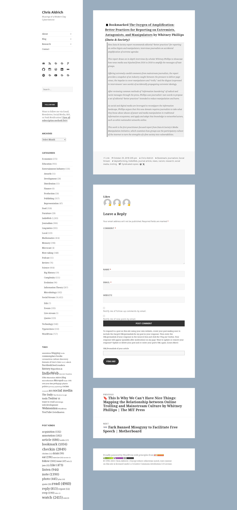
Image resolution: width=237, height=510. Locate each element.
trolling (113, 164)
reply (50, 489)
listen (50, 469)
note (50, 474)
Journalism (47, 223)
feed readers (58, 365)
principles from (146, 455)
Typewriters (48, 329)
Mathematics (48, 238)
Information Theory (53, 287)
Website (107, 295)
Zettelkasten (58, 412)
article (50, 440)
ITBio (44, 377)
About (45, 34)
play (61, 479)
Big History (49, 272)
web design (59, 402)
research (45, 391)
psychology (58, 386)
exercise (58, 457)
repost (64, 488)
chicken (47, 454)
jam (46, 465)
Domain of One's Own (51, 362)
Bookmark (162, 158)
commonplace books (52, 356)
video (57, 493)
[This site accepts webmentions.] (118, 458)
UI (59, 398)
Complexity (49, 277)
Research (46, 44)
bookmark (54, 444)
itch (69, 461)
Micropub (58, 380)
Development (50, 178)
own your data (47, 383)
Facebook (47, 365)
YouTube (47, 412)
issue (61, 461)
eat (47, 457)
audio (64, 440)
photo (50, 479)
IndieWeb (46, 218)
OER (69, 380)
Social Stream (48, 297)
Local (44, 233)
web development (50, 405)
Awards (47, 173)
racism (65, 386)
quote (46, 484)
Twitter (52, 398)
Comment (109, 228)
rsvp (48, 492)
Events (47, 308)
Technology (47, 324)
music (66, 381)
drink (58, 453)
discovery (64, 359)
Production (49, 193)
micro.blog (61, 377)
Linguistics (47, 228)
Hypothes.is (56, 368)
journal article (145, 161)
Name (107, 269)
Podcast (45, 257)
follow (49, 461)
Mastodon (51, 377)
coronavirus (47, 359)
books (63, 353)
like (56, 465)
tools (45, 398)
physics (65, 383)
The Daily (47, 394)
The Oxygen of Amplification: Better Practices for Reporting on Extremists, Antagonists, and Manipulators (140, 30)
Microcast (46, 248)
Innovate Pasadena (65, 374)
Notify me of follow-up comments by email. (124, 311)
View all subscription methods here (56, 119)
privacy (51, 386)
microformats (48, 380)
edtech (68, 362)
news (155, 161)
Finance (47, 188)
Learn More (173, 342)
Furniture (46, 213)
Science (45, 267)
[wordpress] (140, 164)
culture (56, 359)
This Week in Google (60, 395)
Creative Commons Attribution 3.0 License (152, 464)
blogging (55, 353)
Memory (46, 243)
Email (107, 282)
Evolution (48, 282)
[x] (143, 164)
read (61, 483)
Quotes (47, 318)
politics (45, 386)
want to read (48, 401)
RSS (51, 390)
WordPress (47, 334)
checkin (54, 449)
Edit (46, 303)
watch (52, 497)
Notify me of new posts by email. (119, 319)
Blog (44, 39)
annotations (46, 353)
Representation (51, 203)
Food (44, 208)
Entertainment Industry (53, 168)
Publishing (49, 198)
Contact (45, 49)
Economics (47, 159)
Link (107, 158)
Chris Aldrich (52, 12)
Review (45, 262)
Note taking (47, 252)
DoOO (63, 362)
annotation (52, 435)
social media (62, 390)
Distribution (49, 183)
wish (66, 498)
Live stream (49, 313)
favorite (67, 457)
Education (47, 163)
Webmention (50, 408)
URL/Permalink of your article (116, 348)
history (46, 368)
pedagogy (57, 383)
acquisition (51, 431)
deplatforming (120, 161)
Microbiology (50, 292)
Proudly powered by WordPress (118, 455)
